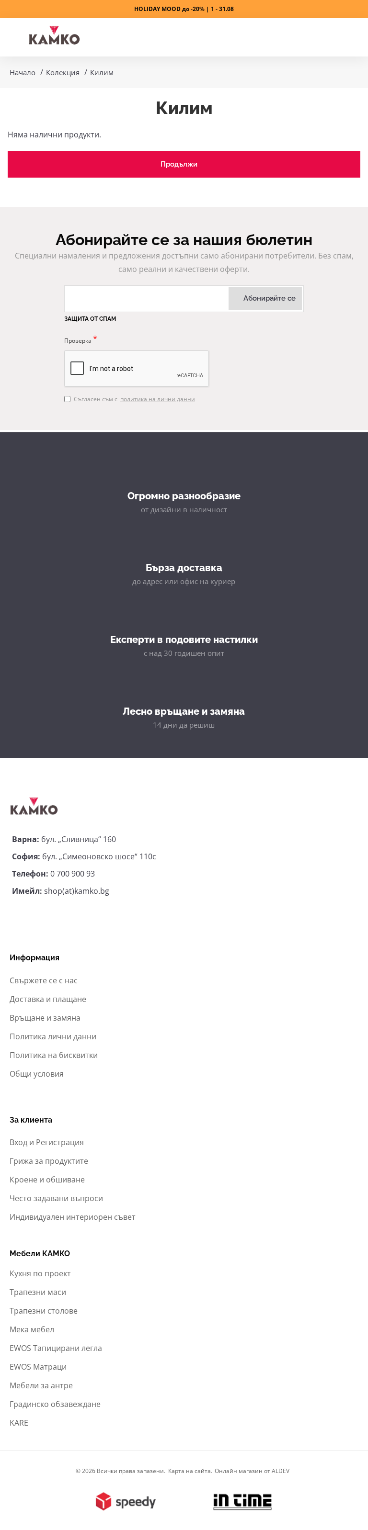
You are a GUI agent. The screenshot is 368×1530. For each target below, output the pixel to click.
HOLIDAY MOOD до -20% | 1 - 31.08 (184, 9)
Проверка (78, 341)
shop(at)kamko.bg (76, 891)
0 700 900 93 (72, 873)
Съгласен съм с (134, 399)
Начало (22, 72)
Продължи (179, 164)
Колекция (63, 72)
